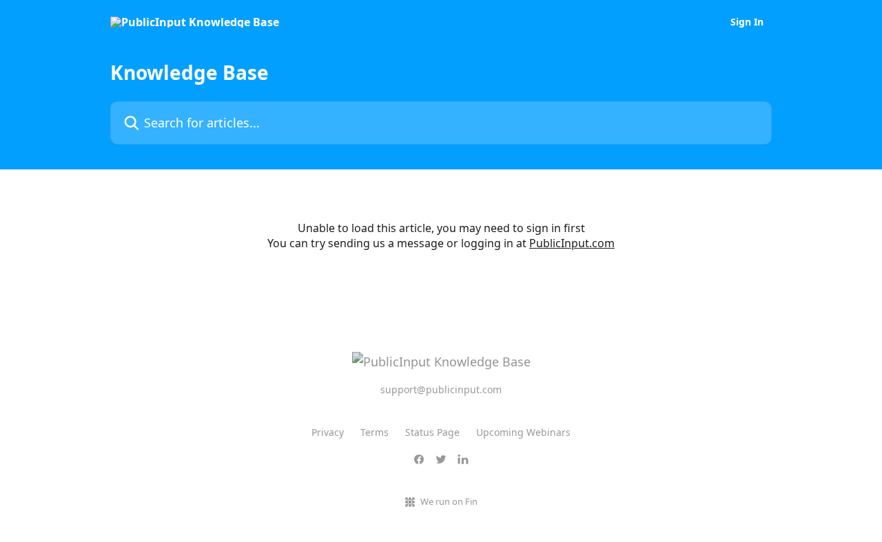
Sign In (746, 22)
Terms (374, 432)
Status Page (432, 432)
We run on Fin (449, 501)
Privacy (327, 432)
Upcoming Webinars (523, 432)
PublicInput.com (572, 243)
